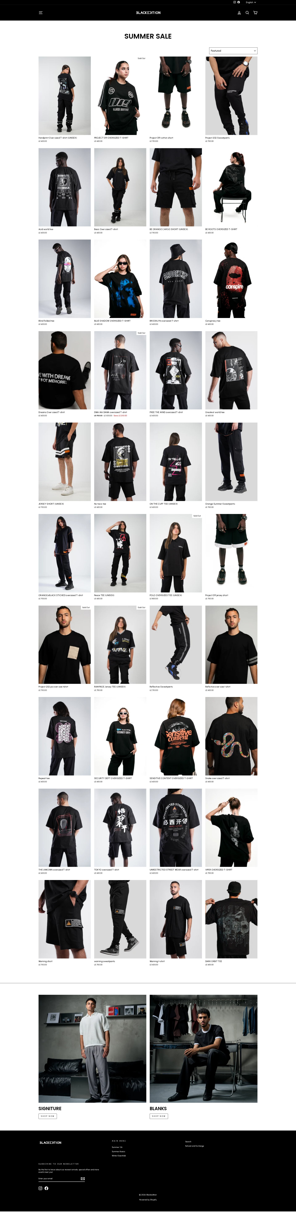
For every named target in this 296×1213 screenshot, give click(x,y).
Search (188, 1142)
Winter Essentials (119, 1156)
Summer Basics (118, 1151)
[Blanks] (203, 1049)
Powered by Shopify (148, 1200)
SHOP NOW (48, 1116)
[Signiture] (92, 1049)
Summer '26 (117, 1147)
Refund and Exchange (194, 1146)
